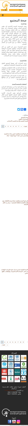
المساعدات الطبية (23, 119)
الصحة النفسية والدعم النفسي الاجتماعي (17, 121)
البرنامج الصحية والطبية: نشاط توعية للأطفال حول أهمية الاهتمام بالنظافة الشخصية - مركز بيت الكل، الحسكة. (15, 202)
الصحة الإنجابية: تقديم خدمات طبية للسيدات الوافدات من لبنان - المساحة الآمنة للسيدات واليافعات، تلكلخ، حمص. (14, 271)
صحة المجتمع (24, 117)
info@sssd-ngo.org (10, 390)
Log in (20, 9)
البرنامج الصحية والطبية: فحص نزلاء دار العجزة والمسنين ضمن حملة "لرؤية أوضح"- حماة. (16, 134)
